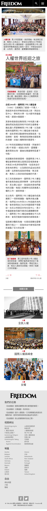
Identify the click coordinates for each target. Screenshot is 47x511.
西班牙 (26, 467)
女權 (7, 278)
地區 (7, 448)
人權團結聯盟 (28, 430)
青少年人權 (28, 433)
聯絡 (6, 487)
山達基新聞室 (9, 437)
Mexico (7, 465)
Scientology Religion (11, 435)
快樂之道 (27, 437)
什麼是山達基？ (10, 433)
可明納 (26, 439)
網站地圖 (8, 482)
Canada (7, 456)
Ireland (7, 470)
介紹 (6, 485)
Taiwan (26, 472)
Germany (7, 461)
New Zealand (28, 459)
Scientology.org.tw (11, 426)
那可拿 (26, 441)
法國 (6, 467)
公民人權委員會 (29, 435)
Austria (7, 452)
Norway (26, 461)
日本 (25, 454)
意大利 (7, 474)
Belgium (7, 454)
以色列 (7, 472)
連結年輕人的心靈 (35, 278)
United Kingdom (29, 474)
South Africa (9, 459)
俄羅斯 (26, 465)
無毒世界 (27, 428)
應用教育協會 (28, 444)
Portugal (27, 463)
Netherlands (28, 456)
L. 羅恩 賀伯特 (9, 430)
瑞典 (25, 470)
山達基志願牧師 (29, 426)
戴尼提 (7, 428)
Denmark (7, 463)
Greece (26, 452)
